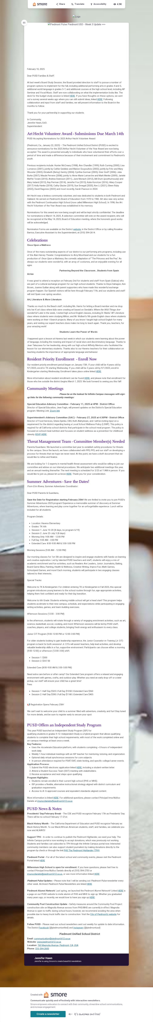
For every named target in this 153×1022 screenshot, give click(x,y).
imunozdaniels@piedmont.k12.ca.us (54, 801)
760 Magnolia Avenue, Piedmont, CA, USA (58, 945)
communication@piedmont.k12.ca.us (52, 938)
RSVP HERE (41, 434)
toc (24, 22)
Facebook (44, 927)
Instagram (78, 927)
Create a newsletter (48, 1014)
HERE (72, 96)
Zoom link (55, 410)
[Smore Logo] (40, 4)
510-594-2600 (42, 948)
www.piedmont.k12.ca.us (49, 942)
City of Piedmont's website (103, 914)
